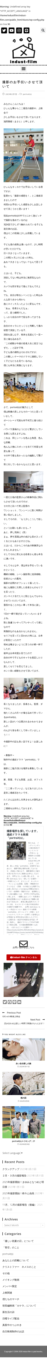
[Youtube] (11, 30)
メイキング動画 (10, 1279)
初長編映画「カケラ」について (19, 1305)
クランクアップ (10, 1169)
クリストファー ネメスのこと (19, 1266)
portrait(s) (27, 94)
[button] (43, 30)
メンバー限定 (9, 1286)
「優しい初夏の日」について (18, 1241)
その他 (6, 1273)
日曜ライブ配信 (10, 1318)
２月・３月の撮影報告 (14, 1175)
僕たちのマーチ (10, 1299)
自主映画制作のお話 (13, 1331)
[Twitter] (4, 30)
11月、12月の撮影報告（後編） (19, 1204)
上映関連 (7, 1292)
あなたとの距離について (15, 1260)
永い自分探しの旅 (23, 1063)
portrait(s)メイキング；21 (23, 1141)
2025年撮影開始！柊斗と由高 (18, 1193)
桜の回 (23, 1097)
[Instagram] (19, 30)
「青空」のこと (10, 1247)
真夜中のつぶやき (12, 1325)
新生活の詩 (8, 1312)
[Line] (26, 30)
